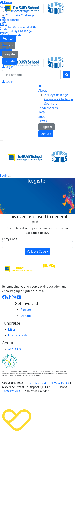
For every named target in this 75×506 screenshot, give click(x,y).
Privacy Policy (59, 383)
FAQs (5, 40)
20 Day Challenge (56, 95)
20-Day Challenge (20, 31)
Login (9, 67)
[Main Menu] (1, 140)
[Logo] (34, 8)
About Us (14, 349)
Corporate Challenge (22, 27)
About (6, 22)
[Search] (66, 74)
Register (10, 54)
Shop (5, 44)
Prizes (6, 48)
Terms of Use (37, 383)
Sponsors (50, 104)
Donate (10, 61)
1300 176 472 (11, 391)
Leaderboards (11, 35)
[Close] (9, 176)
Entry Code (9, 239)
